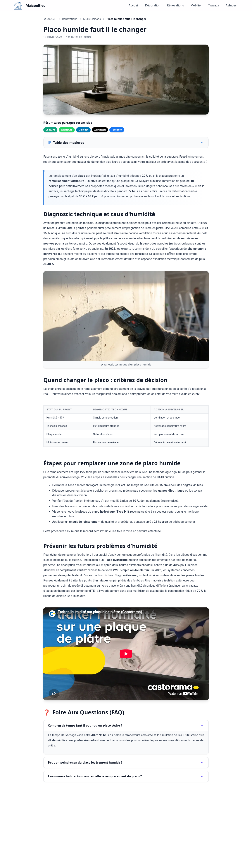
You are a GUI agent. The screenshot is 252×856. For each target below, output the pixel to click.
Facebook (117, 129)
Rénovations (175, 5)
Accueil (134, 5)
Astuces (231, 5)
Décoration (152, 5)
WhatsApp (67, 129)
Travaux (213, 5)
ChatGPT (50, 129)
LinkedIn (83, 129)
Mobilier (196, 5)
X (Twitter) (100, 129)
